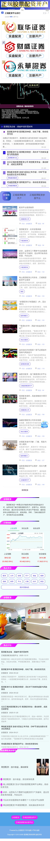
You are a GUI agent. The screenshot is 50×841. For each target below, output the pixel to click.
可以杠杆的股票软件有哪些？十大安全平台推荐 (23, 800)
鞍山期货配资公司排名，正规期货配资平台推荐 (32, 278)
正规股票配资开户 (26, 386)
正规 (27, 581)
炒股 (19, 575)
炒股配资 (15, 817)
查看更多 (25, 490)
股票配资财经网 (29, 834)
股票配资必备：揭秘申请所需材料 (18, 126)
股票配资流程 (25, 364)
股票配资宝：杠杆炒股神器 (30, 229)
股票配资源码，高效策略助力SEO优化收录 (33, 396)
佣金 (34, 575)
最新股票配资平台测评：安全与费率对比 (32, 466)
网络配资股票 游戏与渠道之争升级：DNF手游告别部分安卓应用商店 (27, 173)
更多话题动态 (24, 587)
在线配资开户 (25, 480)
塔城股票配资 (12, 185)
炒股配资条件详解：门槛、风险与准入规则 (32, 442)
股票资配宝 (24, 316)
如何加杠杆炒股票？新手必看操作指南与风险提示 (32, 350)
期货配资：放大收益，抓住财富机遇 (18, 779)
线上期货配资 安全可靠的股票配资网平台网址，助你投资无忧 (24, 785)
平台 (19, 581)
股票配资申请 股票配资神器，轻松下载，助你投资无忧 (27, 132)
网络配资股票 (12, 178)
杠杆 (34, 581)
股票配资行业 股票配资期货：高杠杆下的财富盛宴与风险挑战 (27, 153)
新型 (42, 581)
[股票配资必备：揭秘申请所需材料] (25, 106)
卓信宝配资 (24, 340)
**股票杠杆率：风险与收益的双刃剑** (32, 326)
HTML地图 (35, 830)
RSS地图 (28, 830)
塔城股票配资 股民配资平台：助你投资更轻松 (26, 182)
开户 (27, 575)
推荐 (11, 581)
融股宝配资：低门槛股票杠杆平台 (32, 374)
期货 (22, 291)
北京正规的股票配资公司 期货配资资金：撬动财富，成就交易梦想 (27, 163)
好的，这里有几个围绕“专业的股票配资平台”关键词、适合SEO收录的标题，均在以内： (33, 253)
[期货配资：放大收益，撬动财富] (43, 767)
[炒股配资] (24, 4)
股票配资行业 (12, 158)
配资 (4, 575)
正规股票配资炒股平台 (24, 822)
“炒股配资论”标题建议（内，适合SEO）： (32, 302)
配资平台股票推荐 (26, 207)
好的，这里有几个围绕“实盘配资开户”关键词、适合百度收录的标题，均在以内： (25, 793)
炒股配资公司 (25, 219)
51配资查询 (24, 241)
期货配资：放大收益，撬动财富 (14, 767)
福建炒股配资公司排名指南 (30, 420)
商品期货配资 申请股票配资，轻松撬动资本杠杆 (23, 805)
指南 (4, 581)
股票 (42, 575)
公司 (11, 575)
